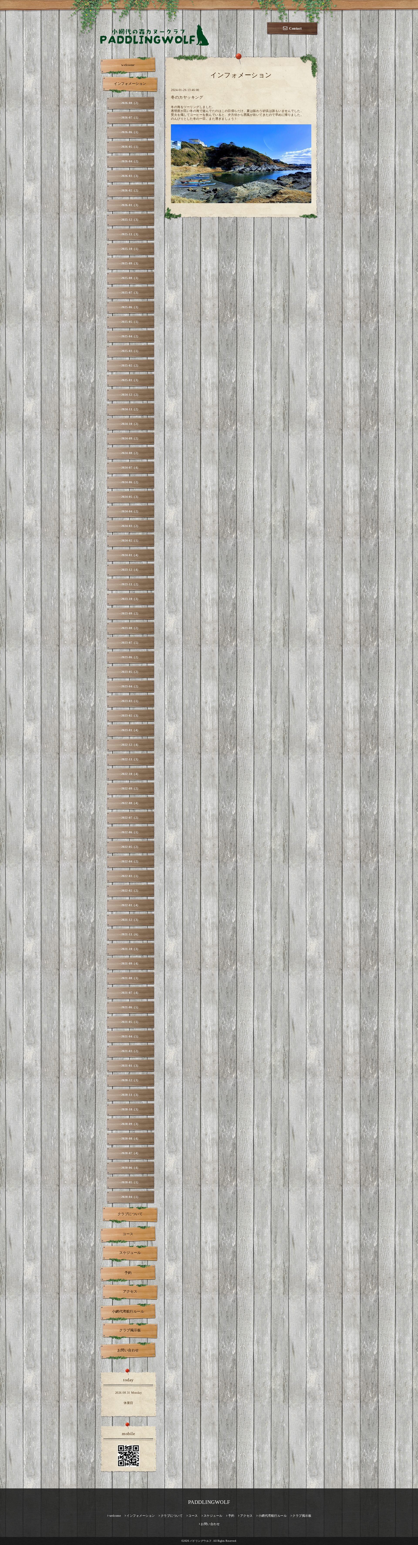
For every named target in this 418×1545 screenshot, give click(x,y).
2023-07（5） (130, 642)
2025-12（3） (130, 219)
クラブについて (130, 1214)
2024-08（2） (130, 453)
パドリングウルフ (201, 1540)
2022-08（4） (130, 803)
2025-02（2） (130, 365)
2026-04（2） (130, 161)
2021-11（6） (130, 934)
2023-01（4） (130, 730)
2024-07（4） (130, 467)
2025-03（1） (130, 351)
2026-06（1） (130, 132)
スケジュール (130, 1253)
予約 (128, 1273)
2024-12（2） (130, 394)
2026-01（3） (130, 205)
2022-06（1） (130, 832)
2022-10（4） (130, 774)
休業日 (128, 1403)
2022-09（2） (130, 788)
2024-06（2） (130, 482)
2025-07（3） (130, 292)
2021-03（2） (130, 1051)
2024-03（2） (130, 526)
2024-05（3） (130, 497)
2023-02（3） (130, 715)
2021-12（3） (130, 920)
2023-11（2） (130, 584)
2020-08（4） (130, 1138)
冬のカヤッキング (187, 97)
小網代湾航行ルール (128, 1311)
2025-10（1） (130, 249)
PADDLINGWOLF (209, 1502)
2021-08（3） (130, 978)
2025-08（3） (130, 278)
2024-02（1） (130, 540)
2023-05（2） (130, 672)
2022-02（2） (130, 890)
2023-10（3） (130, 599)
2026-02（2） (130, 190)
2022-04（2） (130, 861)
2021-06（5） (130, 1007)
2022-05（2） (130, 847)
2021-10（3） (130, 949)
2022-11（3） (130, 759)
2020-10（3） (130, 1109)
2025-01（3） (130, 380)
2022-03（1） (130, 876)
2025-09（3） (130, 263)
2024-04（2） (130, 511)
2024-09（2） (130, 438)
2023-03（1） (130, 701)
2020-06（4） (130, 1167)
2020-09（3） (130, 1124)
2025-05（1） (130, 321)
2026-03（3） (130, 176)
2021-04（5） (130, 1036)
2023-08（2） (130, 628)
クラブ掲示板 (130, 1330)
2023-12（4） (130, 569)
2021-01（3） (130, 1065)
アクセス (130, 1291)
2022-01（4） (130, 905)
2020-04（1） (130, 1197)
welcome (128, 65)
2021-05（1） (130, 1022)
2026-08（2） (130, 103)
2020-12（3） (130, 1080)
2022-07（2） (130, 817)
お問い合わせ (128, 1350)
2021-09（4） (130, 963)
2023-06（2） (130, 657)
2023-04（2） (130, 686)
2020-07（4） (130, 1153)
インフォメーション (130, 84)
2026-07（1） (130, 117)
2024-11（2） (130, 409)
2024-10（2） (130, 424)
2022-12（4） (130, 744)
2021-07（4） (130, 992)
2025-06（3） (130, 307)
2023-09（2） (130, 613)
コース (128, 1234)
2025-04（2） (130, 336)
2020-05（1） (130, 1182)
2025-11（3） (130, 234)
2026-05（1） (130, 146)
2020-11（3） (130, 1095)
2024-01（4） (130, 555)
